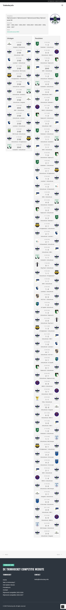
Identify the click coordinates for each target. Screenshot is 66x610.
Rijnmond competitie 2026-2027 (13, 595)
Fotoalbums (6, 587)
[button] (62, 5)
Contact (5, 590)
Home (5, 580)
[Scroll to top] (62, 606)
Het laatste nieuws (9, 585)
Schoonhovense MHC (13, 32)
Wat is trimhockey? (9, 582)
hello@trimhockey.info (41, 579)
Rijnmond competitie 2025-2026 (13, 592)
